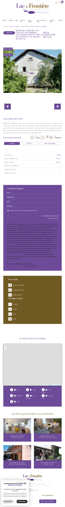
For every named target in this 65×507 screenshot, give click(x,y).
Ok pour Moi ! (22, 501)
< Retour (9, 33)
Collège (34, 389)
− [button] (5, 348)
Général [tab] (12, 143)
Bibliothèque (20, 395)
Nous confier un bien (41, 21)
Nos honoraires (31, 485)
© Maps (50, 385)
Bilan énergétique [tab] (50, 143)
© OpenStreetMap (57, 385)
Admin (39, 485)
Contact (60, 20)
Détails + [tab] (29, 143)
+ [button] (5, 346)
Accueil (4, 20)
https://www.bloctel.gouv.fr (15, 254)
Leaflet (45, 385)
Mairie (18, 401)
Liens (36, 485)
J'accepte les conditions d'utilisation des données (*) (23, 210)
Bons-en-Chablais (14, 26)
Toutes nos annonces (46, 485)
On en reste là (21, 482)
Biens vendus (30, 21)
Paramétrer (8, 501)
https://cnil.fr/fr (11, 244)
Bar (17, 389)
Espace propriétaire (49, 501)
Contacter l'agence (50, 216)
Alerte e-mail (52, 21)
